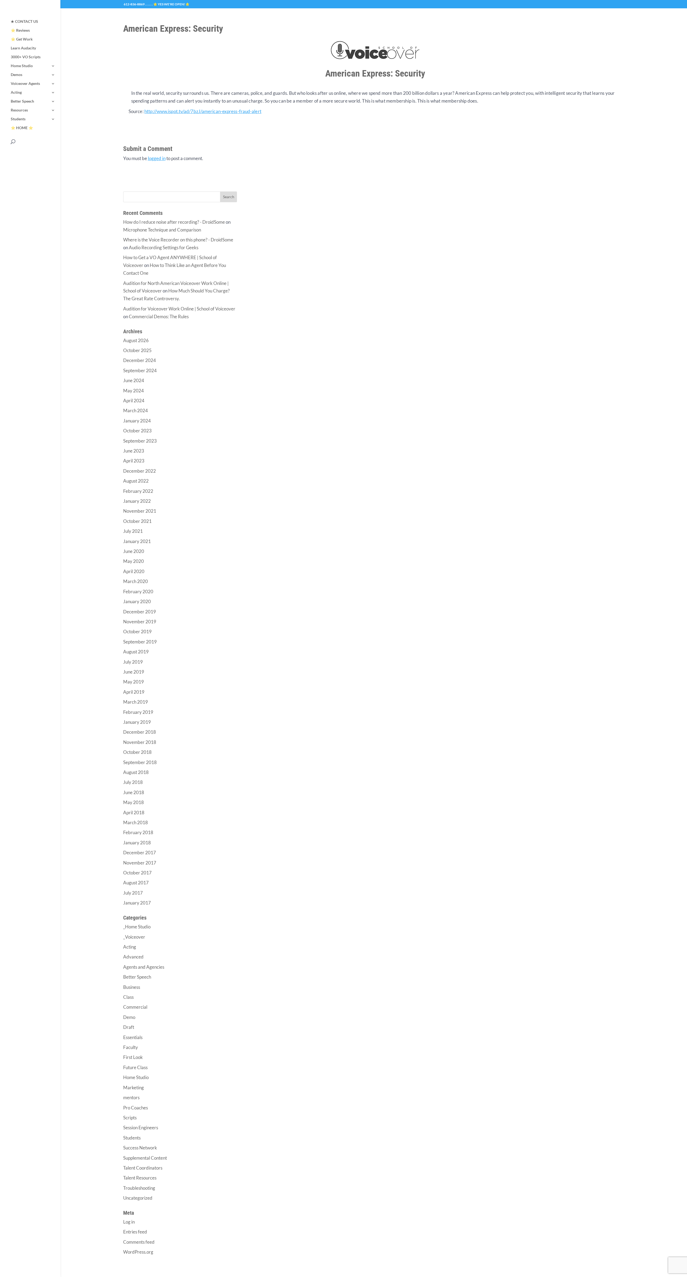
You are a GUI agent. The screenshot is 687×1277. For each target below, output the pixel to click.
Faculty (130, 1047)
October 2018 (137, 752)
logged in (157, 158)
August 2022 (136, 481)
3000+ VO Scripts (26, 57)
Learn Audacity (23, 48)
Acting (16, 93)
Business (131, 987)
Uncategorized (137, 1198)
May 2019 (133, 682)
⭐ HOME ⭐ (22, 128)
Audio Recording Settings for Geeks (163, 247)
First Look (133, 1057)
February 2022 (138, 491)
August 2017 (136, 882)
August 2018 (136, 772)
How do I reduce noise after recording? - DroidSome (174, 222)
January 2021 (137, 541)
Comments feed (139, 1242)
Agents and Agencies (143, 967)
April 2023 (133, 461)
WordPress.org (138, 1252)
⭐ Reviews (20, 30)
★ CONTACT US (24, 22)
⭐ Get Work (22, 39)
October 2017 (137, 873)
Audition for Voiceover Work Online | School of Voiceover (179, 309)
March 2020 (135, 581)
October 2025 (137, 350)
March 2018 (135, 822)
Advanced (133, 957)
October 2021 (137, 521)
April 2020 (133, 571)
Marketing (133, 1087)
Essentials (132, 1037)
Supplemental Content (145, 1158)
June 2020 (133, 551)
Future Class (135, 1067)
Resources (19, 110)
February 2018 (138, 832)
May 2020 (133, 561)
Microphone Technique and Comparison (162, 230)
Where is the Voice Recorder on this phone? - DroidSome (178, 240)
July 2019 (133, 662)
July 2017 (133, 893)
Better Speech (22, 101)
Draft (128, 1027)
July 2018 (133, 782)
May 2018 (133, 802)
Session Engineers (140, 1127)
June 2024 (133, 380)
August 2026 (136, 340)
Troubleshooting (139, 1188)
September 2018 (140, 762)
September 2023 (140, 441)
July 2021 (133, 531)
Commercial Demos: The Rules (159, 316)
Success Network (140, 1148)
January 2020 (137, 601)
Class (128, 997)
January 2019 (137, 722)
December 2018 (139, 732)
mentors (131, 1097)
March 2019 (135, 702)
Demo (129, 1017)
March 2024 (135, 410)
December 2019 (139, 611)
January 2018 (137, 842)
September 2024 (140, 370)
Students (18, 119)
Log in (129, 1222)
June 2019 (133, 672)
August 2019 (136, 651)
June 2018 (133, 792)
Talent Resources (139, 1178)
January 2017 (137, 903)
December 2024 (139, 360)
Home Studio (22, 66)
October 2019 (137, 631)
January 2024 (137, 421)
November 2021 (139, 511)
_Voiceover (134, 937)
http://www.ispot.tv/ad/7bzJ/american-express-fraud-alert (202, 111)
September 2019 (140, 642)
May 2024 (133, 390)
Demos (16, 75)
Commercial (135, 1007)
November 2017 (139, 863)
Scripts (130, 1117)
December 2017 (139, 852)
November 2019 (139, 621)
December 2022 (139, 471)
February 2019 (138, 712)
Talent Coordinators (142, 1168)
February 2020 (138, 591)
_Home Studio (137, 926)
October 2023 (137, 430)
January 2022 (137, 501)
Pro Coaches (135, 1107)
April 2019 (133, 692)
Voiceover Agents (25, 84)
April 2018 (133, 812)
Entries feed (135, 1232)
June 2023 (133, 451)
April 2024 (133, 400)
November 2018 (139, 742)
